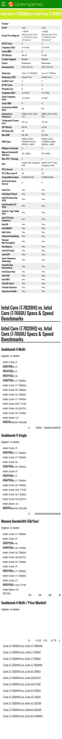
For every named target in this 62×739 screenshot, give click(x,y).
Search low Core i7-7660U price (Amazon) (49, 37)
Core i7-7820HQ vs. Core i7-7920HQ (23, 646)
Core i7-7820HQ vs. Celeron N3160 (22, 709)
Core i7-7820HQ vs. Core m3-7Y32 (22, 684)
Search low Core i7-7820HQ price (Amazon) (29, 37)
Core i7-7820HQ (29, 23)
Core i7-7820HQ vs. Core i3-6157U (22, 677)
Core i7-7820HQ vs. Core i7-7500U (22, 658)
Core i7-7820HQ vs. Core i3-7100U (22, 697)
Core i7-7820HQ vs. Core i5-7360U (22, 671)
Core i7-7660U (49, 23)
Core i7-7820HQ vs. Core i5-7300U (22, 690)
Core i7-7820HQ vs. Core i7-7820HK (22, 665)
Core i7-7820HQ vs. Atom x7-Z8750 (22, 703)
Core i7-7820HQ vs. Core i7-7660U (22, 652)
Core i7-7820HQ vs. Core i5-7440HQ (23, 716)
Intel (24, 27)
